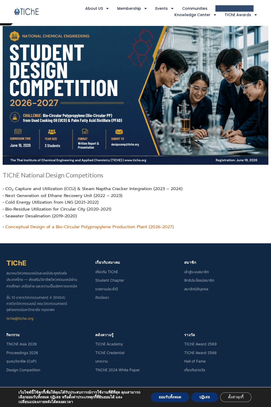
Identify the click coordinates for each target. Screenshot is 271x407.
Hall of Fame (195, 361)
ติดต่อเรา (102, 297)
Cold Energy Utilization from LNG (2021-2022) (51, 202)
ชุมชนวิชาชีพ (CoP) (21, 361)
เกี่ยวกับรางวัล (194, 370)
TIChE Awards (238, 14)
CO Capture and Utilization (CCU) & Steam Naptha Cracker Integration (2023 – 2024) (93, 189)
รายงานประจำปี (106, 289)
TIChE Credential (109, 352)
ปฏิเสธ (204, 397)
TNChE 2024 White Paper (117, 370)
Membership (129, 8)
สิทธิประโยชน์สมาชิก (199, 280)
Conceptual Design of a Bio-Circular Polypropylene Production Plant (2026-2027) (88, 227)
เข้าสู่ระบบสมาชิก (196, 271)
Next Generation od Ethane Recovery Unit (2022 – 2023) (63, 196)
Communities (194, 8)
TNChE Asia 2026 (21, 344)
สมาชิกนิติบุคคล (196, 289)
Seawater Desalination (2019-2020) (41, 216)
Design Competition (234, 8)
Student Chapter (109, 280)
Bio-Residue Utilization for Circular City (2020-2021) (58, 209)
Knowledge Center (192, 14)
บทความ (101, 361)
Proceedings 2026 (22, 352)
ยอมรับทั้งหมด (170, 397)
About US (94, 8)
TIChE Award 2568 (200, 352)
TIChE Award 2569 (200, 344)
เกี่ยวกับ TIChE (106, 271)
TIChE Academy (109, 344)
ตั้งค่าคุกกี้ (235, 397)
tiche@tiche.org (19, 318)
